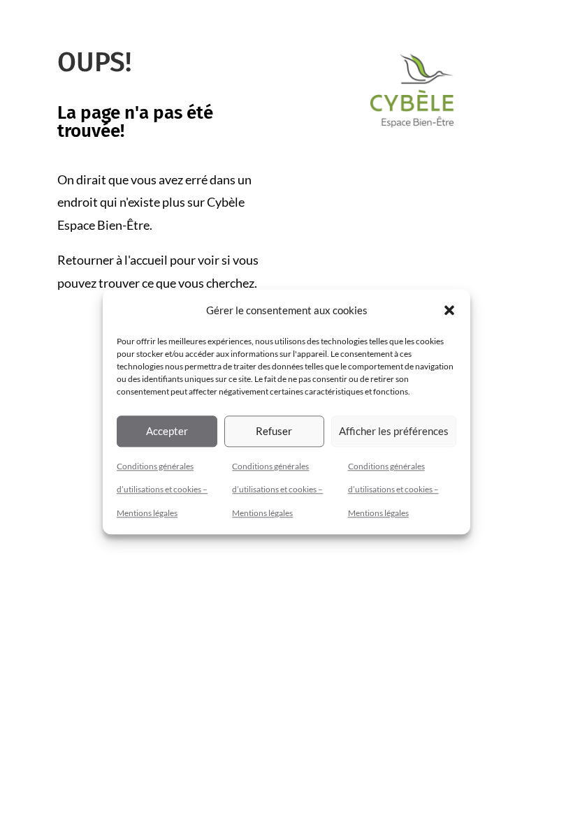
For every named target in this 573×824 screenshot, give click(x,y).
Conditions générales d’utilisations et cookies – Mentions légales (162, 489)
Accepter (167, 431)
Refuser (274, 431)
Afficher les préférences (394, 431)
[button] (449, 311)
